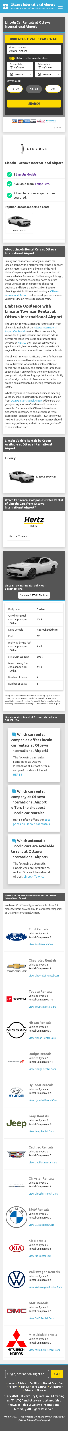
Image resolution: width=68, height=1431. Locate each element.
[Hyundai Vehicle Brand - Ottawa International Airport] (16, 1092)
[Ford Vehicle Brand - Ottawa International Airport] (16, 937)
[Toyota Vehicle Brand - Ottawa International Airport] (16, 999)
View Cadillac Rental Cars (43, 1162)
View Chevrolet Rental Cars (44, 975)
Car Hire (34, 1383)
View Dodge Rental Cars (42, 1069)
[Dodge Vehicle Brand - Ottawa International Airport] (16, 1061)
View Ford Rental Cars (41, 944)
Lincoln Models (26, 174)
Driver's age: (14, 80)
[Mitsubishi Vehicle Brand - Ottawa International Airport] (16, 1342)
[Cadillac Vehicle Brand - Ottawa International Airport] (16, 1154)
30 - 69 (34, 89)
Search (34, 103)
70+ (53, 88)
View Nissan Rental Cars (42, 1037)
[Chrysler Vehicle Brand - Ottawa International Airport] (16, 1186)
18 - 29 (15, 88)
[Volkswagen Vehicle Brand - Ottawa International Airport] (16, 1279)
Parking (13, 1386)
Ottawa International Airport (26, 400)
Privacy (29, 1390)
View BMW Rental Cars (41, 1224)
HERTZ (22, 342)
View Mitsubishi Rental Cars (44, 1350)
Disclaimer (56, 1386)
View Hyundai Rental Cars (43, 1100)
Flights (22, 1383)
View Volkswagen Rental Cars (45, 1287)
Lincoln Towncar (35, 876)
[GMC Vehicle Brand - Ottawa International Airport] (16, 1311)
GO (57, 1374)
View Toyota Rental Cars (42, 1006)
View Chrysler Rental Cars (43, 1193)
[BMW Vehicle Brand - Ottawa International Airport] (16, 1217)
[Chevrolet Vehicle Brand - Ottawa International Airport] (16, 968)
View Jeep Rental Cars (41, 1131)
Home (11, 1383)
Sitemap (41, 1390)
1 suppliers (41, 183)
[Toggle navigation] (60, 6)
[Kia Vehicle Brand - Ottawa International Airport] (16, 1248)
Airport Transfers (53, 1383)
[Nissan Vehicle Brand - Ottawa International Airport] (16, 1030)
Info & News (39, 1386)
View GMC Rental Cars (41, 1318)
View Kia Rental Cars (40, 1256)
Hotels (25, 1386)
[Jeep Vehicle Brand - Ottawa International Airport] (16, 1124)
